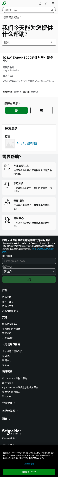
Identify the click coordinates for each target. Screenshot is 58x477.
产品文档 (6, 297)
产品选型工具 (9, 306)
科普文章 (6, 396)
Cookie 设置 (29, 464)
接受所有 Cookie (29, 472)
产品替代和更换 (10, 311)
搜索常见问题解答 (11, 392)
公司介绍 (6, 356)
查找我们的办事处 (11, 329)
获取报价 (6, 333)
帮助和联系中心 (10, 324)
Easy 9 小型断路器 (26, 143)
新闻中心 (6, 360)
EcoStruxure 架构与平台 (14, 378)
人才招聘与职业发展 (12, 351)
